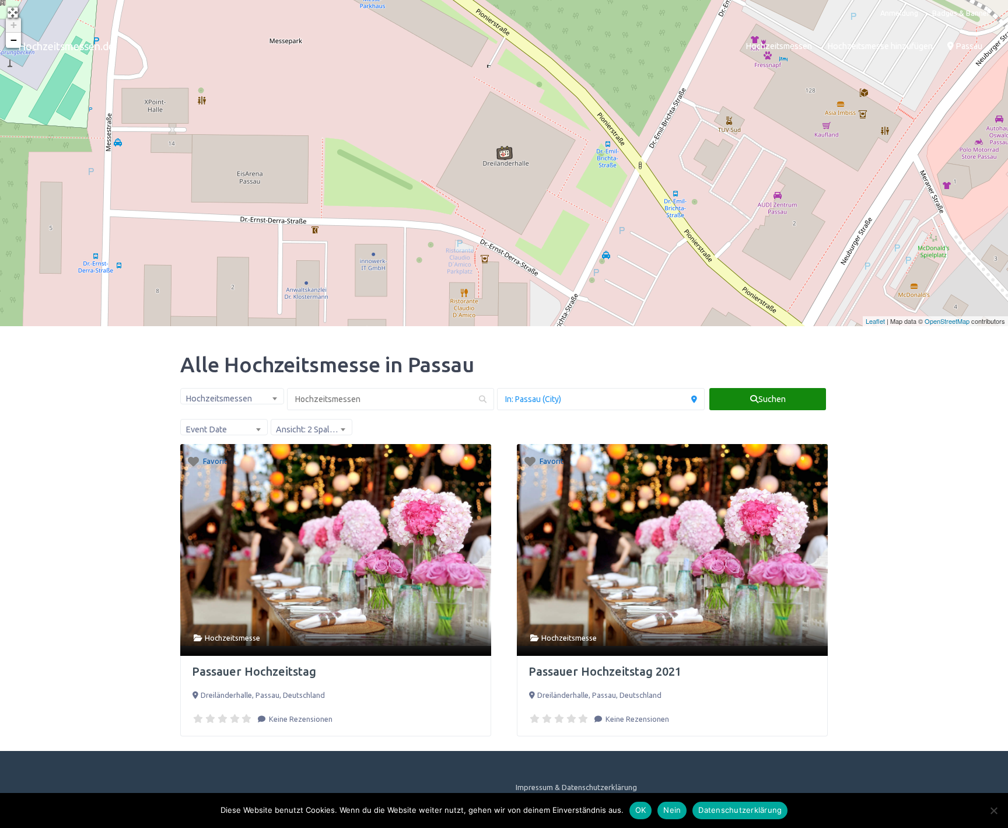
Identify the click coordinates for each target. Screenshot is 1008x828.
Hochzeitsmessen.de (66, 46)
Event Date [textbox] (206, 429)
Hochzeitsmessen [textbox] (219, 398)
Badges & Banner (961, 13)
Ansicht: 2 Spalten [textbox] (309, 429)
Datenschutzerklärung (740, 810)
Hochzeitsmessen (779, 46)
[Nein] (993, 810)
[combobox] (232, 396)
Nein (672, 810)
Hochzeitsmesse (232, 638)
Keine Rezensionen (299, 719)
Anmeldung (899, 13)
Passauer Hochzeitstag (254, 671)
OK (640, 810)
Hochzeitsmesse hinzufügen (880, 46)
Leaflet (875, 321)
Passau (968, 46)
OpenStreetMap (947, 321)
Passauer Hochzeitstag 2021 (604, 671)
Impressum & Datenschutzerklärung (576, 787)
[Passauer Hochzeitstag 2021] (504, 152)
